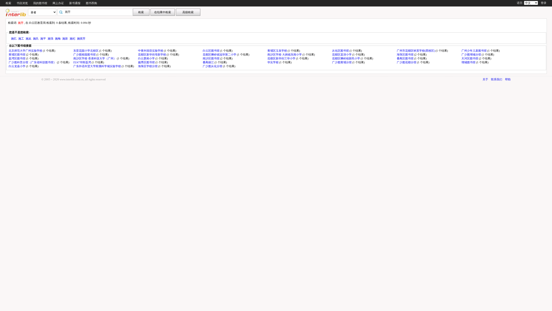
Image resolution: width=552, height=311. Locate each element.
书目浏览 (22, 3)
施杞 (72, 38)
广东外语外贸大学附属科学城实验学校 (97, 66)
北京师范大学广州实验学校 (26, 50)
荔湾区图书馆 (17, 58)
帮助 (508, 79)
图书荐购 (91, 3)
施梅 (58, 38)
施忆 (14, 38)
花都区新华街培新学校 (152, 54)
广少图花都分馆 (407, 62)
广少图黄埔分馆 (342, 62)
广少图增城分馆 (471, 54)
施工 (21, 38)
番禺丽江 (209, 62)
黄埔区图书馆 (17, 54)
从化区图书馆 (341, 50)
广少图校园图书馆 (84, 54)
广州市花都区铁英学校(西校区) (416, 50)
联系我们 (496, 79)
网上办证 (58, 3)
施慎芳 (81, 38)
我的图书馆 (40, 3)
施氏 (36, 38)
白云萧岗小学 (146, 58)
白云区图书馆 (211, 50)
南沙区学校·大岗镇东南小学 (285, 54)
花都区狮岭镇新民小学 (346, 58)
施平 (43, 38)
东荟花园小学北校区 (86, 50)
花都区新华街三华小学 (281, 58)
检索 (8, 3)
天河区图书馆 (470, 58)
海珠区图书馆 (405, 54)
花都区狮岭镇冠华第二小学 (220, 54)
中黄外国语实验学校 (151, 50)
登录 (543, 3)
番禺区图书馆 (405, 58)
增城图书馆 (468, 62)
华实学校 (273, 62)
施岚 (28, 38)
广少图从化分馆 (213, 66)
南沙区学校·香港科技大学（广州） (95, 58)
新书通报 (74, 3)
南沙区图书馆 (211, 58)
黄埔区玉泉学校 (277, 50)
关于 (485, 79)
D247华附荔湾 (82, 62)
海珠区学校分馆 (148, 66)
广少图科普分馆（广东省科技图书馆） (33, 62)
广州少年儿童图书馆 (474, 50)
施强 (50, 38)
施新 (65, 38)
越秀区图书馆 (146, 62)
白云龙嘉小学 (17, 66)
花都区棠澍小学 (342, 54)
